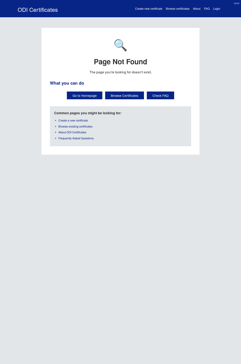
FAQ (207, 9)
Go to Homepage (85, 95)
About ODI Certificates (72, 132)
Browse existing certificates (75, 126)
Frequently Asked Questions (76, 138)
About (196, 9)
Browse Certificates (124, 95)
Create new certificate (148, 9)
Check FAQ (160, 95)
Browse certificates (177, 9)
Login (216, 9)
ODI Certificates (38, 9)
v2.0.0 (236, 3)
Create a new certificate (73, 120)
